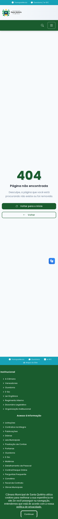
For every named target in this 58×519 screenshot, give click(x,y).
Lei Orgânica (11, 396)
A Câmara (10, 379)
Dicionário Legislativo (15, 405)
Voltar (31, 214)
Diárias (8, 436)
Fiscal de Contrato (14, 483)
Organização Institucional (18, 409)
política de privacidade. (29, 507)
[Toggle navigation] (51, 25)
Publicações (11, 432)
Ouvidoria (10, 388)
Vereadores (11, 383)
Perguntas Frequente (15, 474)
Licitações (10, 423)
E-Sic (7, 392)
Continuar (29, 514)
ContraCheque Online (16, 470)
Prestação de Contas (16, 444)
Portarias (9, 449)
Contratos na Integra (15, 427)
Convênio (10, 479)
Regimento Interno (14, 401)
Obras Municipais (14, 487)
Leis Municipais (12, 440)
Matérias (9, 462)
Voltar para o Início (31, 206)
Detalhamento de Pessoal (18, 466)
